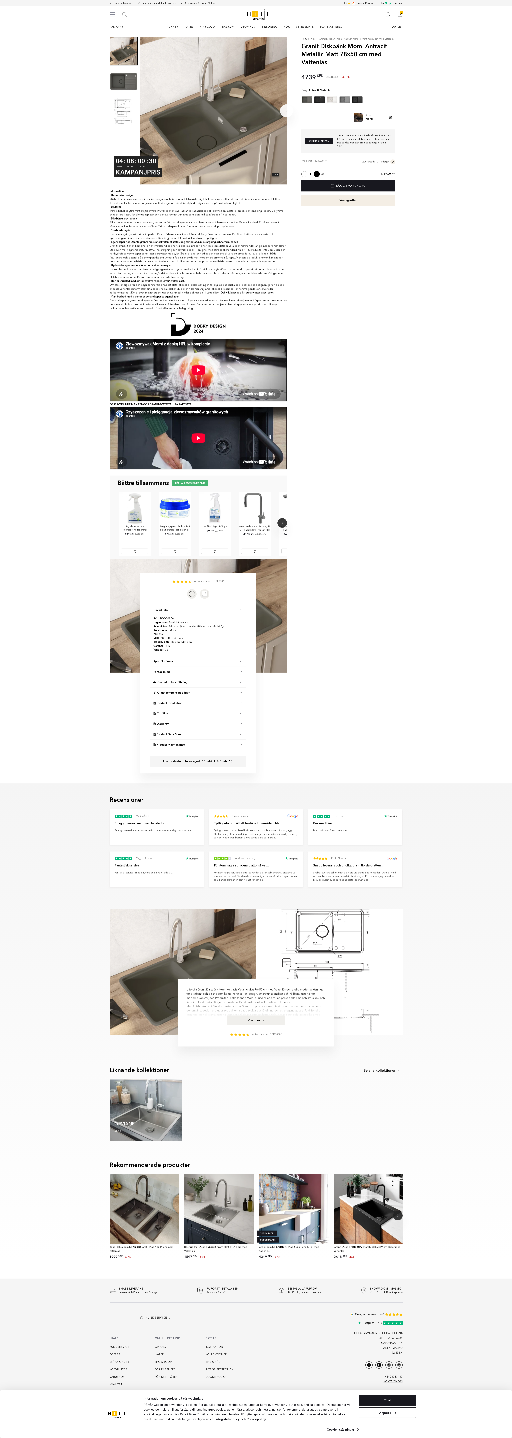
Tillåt (387, 1400)
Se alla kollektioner (380, 1070)
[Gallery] (213, 110)
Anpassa (385, 1413)
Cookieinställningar (340, 1429)
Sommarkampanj (123, 3)
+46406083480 (393, 1377)
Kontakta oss (393, 1381)
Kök (313, 39)
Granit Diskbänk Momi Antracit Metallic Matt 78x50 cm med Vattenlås (356, 39)
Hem (304, 39)
